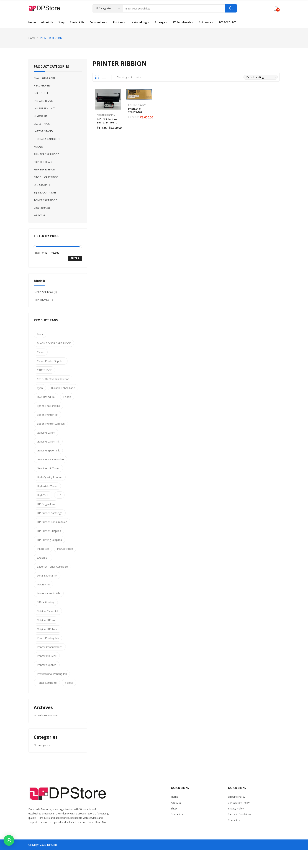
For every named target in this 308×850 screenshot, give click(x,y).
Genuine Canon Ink (48, 441)
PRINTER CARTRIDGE (46, 154)
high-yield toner (47, 486)
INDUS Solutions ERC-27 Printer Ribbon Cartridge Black (107, 124)
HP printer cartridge (49, 513)
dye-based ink (46, 397)
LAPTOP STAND (43, 131)
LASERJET (43, 557)
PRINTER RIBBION (106, 115)
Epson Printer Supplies (51, 423)
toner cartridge (47, 682)
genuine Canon (46, 432)
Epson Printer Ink (47, 414)
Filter (75, 258)
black (40, 334)
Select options (119, 125)
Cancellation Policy (239, 802)
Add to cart (150, 115)
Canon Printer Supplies (51, 361)
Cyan (40, 388)
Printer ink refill (47, 656)
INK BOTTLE (41, 93)
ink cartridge (65, 548)
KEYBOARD (40, 116)
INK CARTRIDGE (43, 100)
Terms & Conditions (239, 814)
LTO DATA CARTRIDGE (47, 139)
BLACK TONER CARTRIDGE (54, 343)
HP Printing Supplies (49, 539)
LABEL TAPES (42, 123)
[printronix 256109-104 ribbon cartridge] (139, 94)
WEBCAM (39, 215)
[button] (9, 840)
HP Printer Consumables (52, 522)
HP (59, 495)
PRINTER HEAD (43, 162)
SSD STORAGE (42, 185)
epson (67, 397)
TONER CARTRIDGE (45, 200)
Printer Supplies (46, 665)
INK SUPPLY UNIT (44, 108)
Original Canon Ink (48, 611)
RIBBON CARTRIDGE (46, 177)
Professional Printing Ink (52, 673)
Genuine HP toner (48, 468)
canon (40, 352)
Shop (174, 808)
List (104, 77)
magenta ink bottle (48, 593)
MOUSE (38, 146)
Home (174, 796)
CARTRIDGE (44, 370)
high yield (43, 495)
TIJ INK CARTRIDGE (45, 192)
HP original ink (46, 504)
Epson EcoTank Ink (48, 405)
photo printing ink (48, 638)
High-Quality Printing (49, 477)
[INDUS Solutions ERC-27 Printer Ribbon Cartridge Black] (108, 99)
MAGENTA (43, 584)
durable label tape (63, 388)
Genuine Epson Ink (48, 450)
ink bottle (43, 548)
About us (176, 802)
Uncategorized (42, 207)
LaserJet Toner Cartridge (52, 566)
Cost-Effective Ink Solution (53, 379)
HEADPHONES (42, 85)
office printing (46, 602)
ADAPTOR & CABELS (46, 77)
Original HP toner (48, 629)
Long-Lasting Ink (47, 575)
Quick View (119, 92)
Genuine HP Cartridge (50, 459)
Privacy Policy (236, 808)
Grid (96, 77)
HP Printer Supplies (49, 531)
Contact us (177, 814)
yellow (69, 682)
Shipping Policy (236, 796)
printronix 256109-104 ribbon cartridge (139, 112)
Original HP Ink (46, 620)
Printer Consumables (50, 647)
